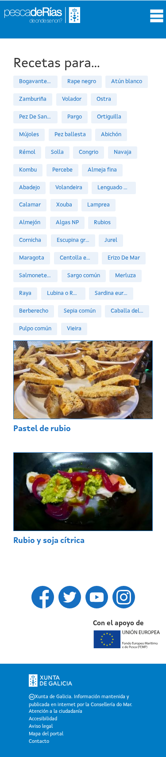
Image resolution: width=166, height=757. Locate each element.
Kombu (28, 170)
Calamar (30, 205)
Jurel (110, 240)
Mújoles (29, 135)
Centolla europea (79, 258)
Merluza (125, 276)
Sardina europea (114, 293)
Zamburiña (32, 99)
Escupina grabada (76, 240)
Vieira (74, 329)
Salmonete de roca (38, 276)
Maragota (31, 258)
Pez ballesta (70, 135)
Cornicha (30, 240)
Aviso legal (41, 727)
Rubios (102, 223)
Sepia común (80, 311)
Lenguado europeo (116, 188)
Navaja (122, 152)
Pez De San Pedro (38, 117)
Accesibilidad (43, 719)
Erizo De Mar (124, 258)
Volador (71, 99)
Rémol (27, 152)
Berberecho (33, 311)
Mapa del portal (46, 734)
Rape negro (81, 81)
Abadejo (29, 188)
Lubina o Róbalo (66, 293)
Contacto (39, 742)
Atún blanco (126, 81)
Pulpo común (35, 329)
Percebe (62, 170)
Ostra (104, 99)
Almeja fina (102, 170)
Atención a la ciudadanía (55, 712)
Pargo (74, 117)
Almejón (29, 223)
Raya (25, 293)
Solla (57, 152)
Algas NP (67, 223)
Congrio (88, 152)
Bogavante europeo (38, 81)
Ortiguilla (109, 117)
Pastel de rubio (42, 429)
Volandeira (68, 188)
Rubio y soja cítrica (49, 541)
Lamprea (98, 205)
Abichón (111, 135)
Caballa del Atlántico (130, 311)
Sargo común (83, 276)
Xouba (64, 205)
